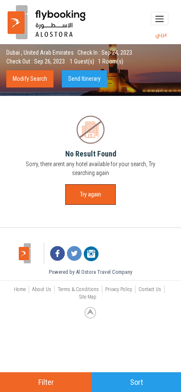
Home (20, 289)
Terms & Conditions (78, 289)
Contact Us (149, 289)
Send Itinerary (84, 78)
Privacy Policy (118, 289)
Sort (136, 382)
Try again (90, 194)
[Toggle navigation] (159, 18)
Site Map (87, 297)
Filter (46, 382)
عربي (161, 34)
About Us (41, 289)
